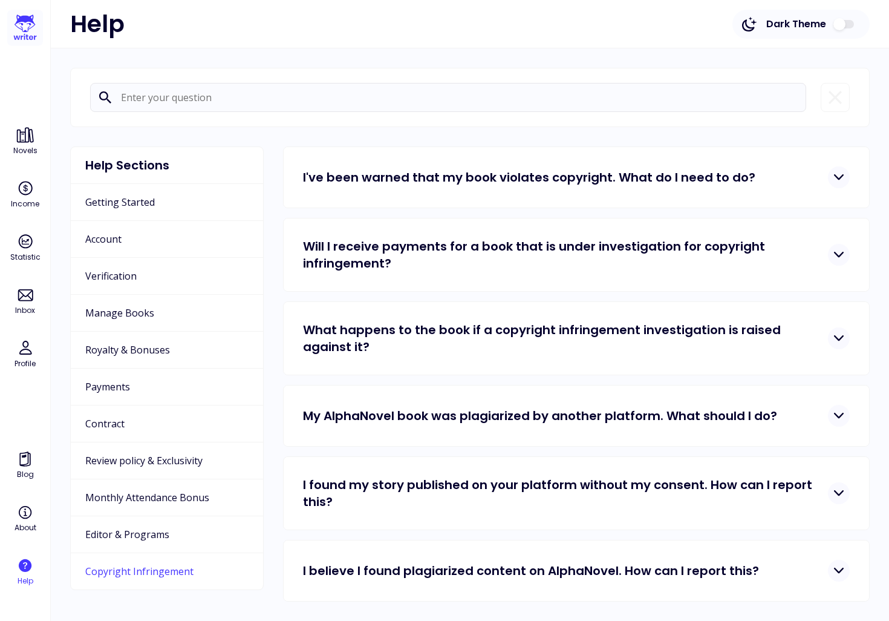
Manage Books (119, 313)
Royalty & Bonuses (127, 349)
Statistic (25, 257)
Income (25, 204)
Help (25, 581)
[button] (576, 177)
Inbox (25, 310)
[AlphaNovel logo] (25, 28)
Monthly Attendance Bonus (147, 497)
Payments (107, 386)
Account (103, 239)
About (25, 527)
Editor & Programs (127, 534)
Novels (25, 150)
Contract (105, 423)
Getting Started (120, 202)
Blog (25, 474)
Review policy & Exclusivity (144, 460)
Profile (25, 363)
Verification (111, 276)
